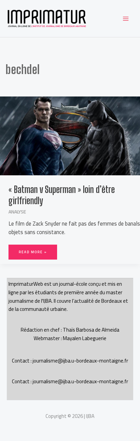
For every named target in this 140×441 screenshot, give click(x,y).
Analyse (17, 211)
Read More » (33, 250)
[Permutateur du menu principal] (125, 18)
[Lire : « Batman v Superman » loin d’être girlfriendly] (70, 135)
